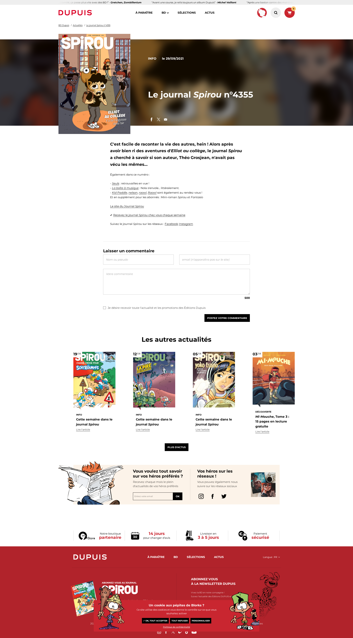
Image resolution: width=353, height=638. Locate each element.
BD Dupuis (63, 25)
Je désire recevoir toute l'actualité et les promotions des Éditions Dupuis (157, 308)
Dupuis (75, 12)
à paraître (144, 12)
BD (164, 12)
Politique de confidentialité (176, 627)
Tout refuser (180, 620)
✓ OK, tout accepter (155, 620)
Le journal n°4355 (98, 25)
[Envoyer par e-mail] (165, 119)
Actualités (78, 25)
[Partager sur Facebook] (151, 119)
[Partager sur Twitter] (158, 119)
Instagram (186, 224)
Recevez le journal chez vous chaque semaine (149, 215)
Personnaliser (201, 620)
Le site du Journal (127, 206)
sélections (187, 12)
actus (210, 12)
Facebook (171, 224)
